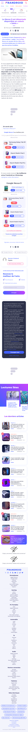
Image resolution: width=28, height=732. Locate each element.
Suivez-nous (5, 34)
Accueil (3, 16)
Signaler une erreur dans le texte (14, 242)
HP (14, 613)
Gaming (14, 590)
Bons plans (19, 6)
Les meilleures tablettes (14, 230)
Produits (13, 422)
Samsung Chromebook (14, 616)
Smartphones (14, 575)
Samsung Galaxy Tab (14, 688)
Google (15, 16)
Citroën (14, 624)
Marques (8, 16)
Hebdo (23, 279)
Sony (14, 644)
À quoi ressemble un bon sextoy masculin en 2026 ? (17, 459)
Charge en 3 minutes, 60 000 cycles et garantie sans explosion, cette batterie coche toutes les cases (17, 471)
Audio (14, 651)
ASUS (14, 592)
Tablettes (14, 681)
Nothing (14, 659)
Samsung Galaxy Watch (14, 676)
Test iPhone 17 (21, 708)
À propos (14, 722)
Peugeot (14, 628)
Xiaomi (14, 587)
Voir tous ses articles (15, 263)
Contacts (14, 723)
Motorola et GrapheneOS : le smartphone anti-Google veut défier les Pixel (17, 505)
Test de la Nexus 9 (9, 128)
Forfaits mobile (22, 705)
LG (14, 639)
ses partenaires (15, 341)
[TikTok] (20, 573)
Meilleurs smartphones (8, 705)
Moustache (14, 699)
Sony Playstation (14, 600)
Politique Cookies (14, 724)
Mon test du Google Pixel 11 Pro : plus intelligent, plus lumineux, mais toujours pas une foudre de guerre (17, 540)
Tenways (14, 701)
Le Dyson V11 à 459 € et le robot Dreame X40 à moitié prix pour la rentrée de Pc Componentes (12, 405)
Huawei (14, 580)
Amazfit (14, 669)
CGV (14, 727)
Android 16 (21, 711)
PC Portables (14, 605)
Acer (14, 606)
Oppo (14, 582)
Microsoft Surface (14, 615)
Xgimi (14, 647)
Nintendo (14, 597)
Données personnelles (14, 726)
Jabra (14, 656)
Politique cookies (11, 349)
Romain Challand (13, 258)
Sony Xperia (14, 585)
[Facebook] (10, 573)
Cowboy (14, 695)
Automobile (14, 619)
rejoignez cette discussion (10, 177)
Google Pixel (14, 578)
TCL (14, 645)
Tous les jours (9, 279)
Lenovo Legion (14, 594)
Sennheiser (14, 661)
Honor (14, 612)
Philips (14, 641)
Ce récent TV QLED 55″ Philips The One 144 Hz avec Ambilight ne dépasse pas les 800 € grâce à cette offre (17, 437)
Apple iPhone (14, 577)
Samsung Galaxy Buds (14, 660)
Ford (14, 625)
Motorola (14, 581)
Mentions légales (14, 720)
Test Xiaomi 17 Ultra (9, 711)
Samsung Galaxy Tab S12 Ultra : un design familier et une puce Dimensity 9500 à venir (17, 528)
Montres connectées (14, 667)
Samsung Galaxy (14, 584)
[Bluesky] (22, 573)
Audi (14, 621)
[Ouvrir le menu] (2, 2)
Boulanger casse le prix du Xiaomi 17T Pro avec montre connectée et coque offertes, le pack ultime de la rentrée (17, 517)
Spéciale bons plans (11, 283)
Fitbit (14, 672)
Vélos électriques (14, 693)
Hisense (14, 637)
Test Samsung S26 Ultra (19, 717)
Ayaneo (14, 593)
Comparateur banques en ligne (14, 714)
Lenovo (14, 610)
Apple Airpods (14, 653)
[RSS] (13, 573)
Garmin (14, 673)
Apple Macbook (14, 608)
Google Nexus (8, 252)
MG (14, 627)
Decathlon (14, 696)
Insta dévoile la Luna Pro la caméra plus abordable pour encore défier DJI (18, 448)
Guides (12, 6)
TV (14, 635)
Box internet (6, 717)
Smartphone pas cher (9, 708)
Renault (14, 629)
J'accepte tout (14, 352)
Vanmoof (14, 703)
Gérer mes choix (14, 355)
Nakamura (14, 700)
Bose (14, 655)
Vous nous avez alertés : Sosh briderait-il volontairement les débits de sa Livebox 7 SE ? (17, 483)
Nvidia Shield (14, 599)
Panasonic (14, 640)
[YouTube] (15, 573)
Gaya (14, 697)
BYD (14, 622)
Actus (2, 6)
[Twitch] (18, 573)
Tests (7, 6)
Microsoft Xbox (14, 596)
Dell (14, 609)
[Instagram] (8, 573)
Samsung (14, 643)
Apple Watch (14, 671)
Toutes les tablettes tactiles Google (14, 234)
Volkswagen (14, 632)
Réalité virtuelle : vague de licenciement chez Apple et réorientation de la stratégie (18, 494)
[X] (5, 573)
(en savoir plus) (19, 333)
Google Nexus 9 (9, 132)
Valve (14, 601)
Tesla (14, 631)
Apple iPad (14, 683)
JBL (14, 657)
